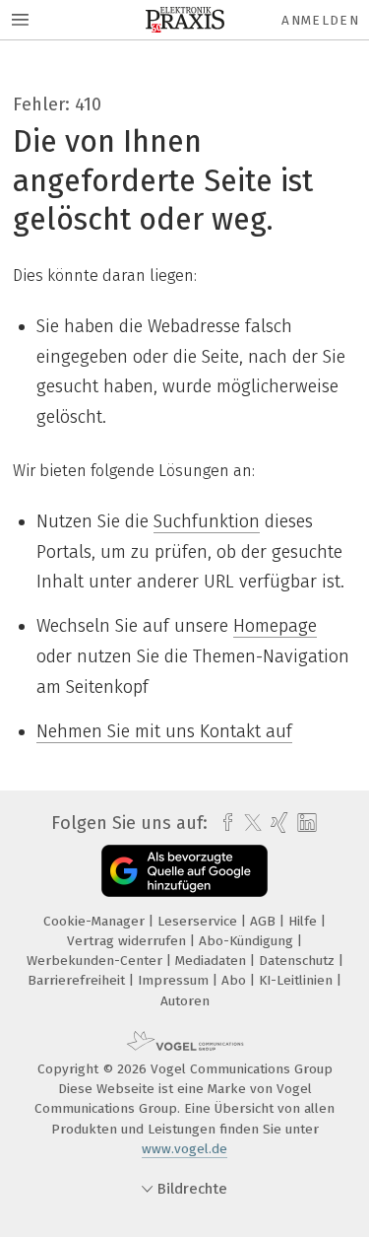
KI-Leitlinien (298, 980)
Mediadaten (212, 960)
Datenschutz (298, 960)
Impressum (175, 980)
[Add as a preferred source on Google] (184, 871)
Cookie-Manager (96, 921)
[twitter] (248, 823)
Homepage (275, 626)
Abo (235, 980)
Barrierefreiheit (78, 980)
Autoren (185, 1001)
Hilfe (304, 921)
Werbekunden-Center (96, 960)
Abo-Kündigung (248, 940)
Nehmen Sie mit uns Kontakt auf (164, 731)
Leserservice (199, 921)
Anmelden (320, 20)
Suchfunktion (207, 521)
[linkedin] (304, 823)
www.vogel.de (184, 1148)
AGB (264, 921)
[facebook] (223, 823)
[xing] (277, 823)
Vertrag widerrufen (128, 940)
